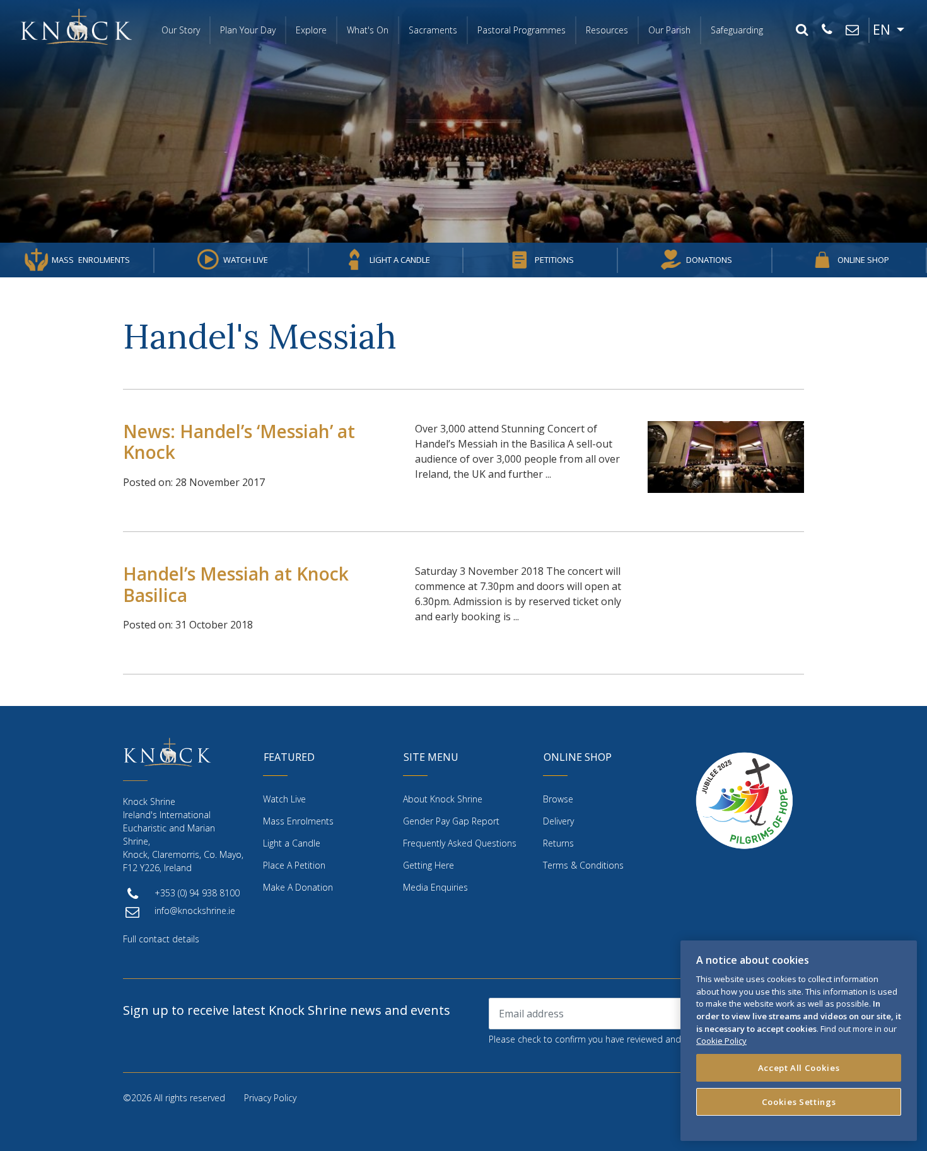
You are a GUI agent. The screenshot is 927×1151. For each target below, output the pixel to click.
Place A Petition (294, 865)
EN (883, 29)
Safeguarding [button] (737, 30)
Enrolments (91, 259)
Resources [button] (607, 30)
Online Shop (863, 259)
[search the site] (801, 30)
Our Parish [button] (669, 30)
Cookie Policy (721, 1040)
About (442, 799)
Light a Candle (400, 259)
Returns (558, 843)
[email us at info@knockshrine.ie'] (852, 30)
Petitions (554, 259)
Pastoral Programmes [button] (521, 30)
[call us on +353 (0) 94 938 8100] (826, 30)
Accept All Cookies (799, 1067)
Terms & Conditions (583, 865)
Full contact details (161, 939)
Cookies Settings (799, 1102)
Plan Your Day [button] (248, 30)
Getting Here (428, 865)
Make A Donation (298, 887)
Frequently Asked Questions (459, 843)
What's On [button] (367, 30)
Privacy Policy (270, 1098)
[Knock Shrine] (76, 26)
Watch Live (245, 259)
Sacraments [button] (433, 30)
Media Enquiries (435, 887)
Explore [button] (311, 30)
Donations (709, 259)
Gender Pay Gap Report (451, 821)
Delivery (558, 821)
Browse (558, 799)
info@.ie (194, 911)
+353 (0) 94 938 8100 (197, 893)
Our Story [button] (180, 30)
